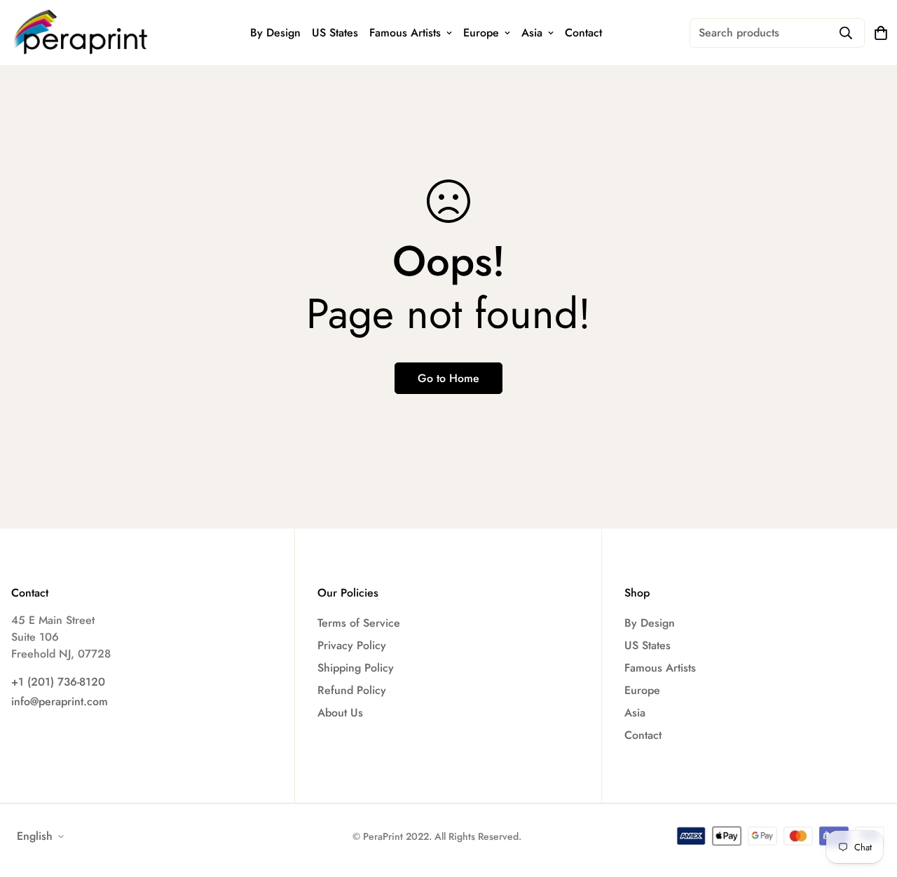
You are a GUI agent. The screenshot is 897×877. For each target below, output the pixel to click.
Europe (481, 33)
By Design (275, 33)
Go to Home (448, 378)
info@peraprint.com (59, 701)
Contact (583, 33)
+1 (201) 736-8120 (58, 682)
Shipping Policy (355, 668)
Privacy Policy (351, 645)
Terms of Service (358, 623)
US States (335, 33)
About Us (340, 713)
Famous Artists (405, 33)
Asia (531, 33)
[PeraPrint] (81, 32)
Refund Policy (351, 690)
